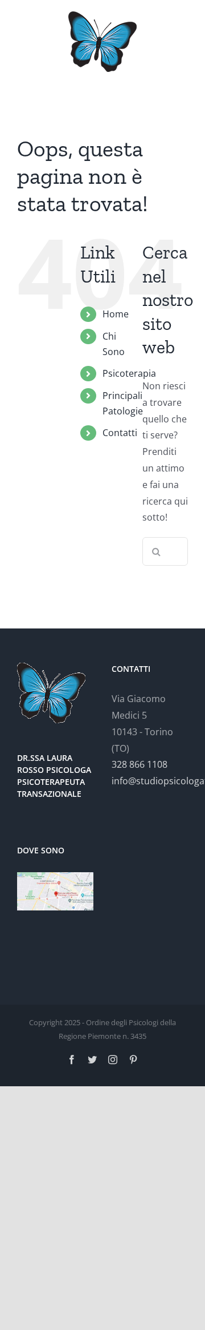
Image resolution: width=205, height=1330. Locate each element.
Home (115, 314)
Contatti (119, 432)
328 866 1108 (139, 764)
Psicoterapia (129, 373)
